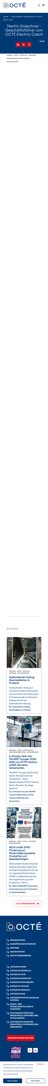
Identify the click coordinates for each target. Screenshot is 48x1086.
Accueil (5, 16)
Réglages (40, 1064)
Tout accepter (12, 1081)
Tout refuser (35, 1081)
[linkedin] (35, 1050)
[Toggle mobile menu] (43, 5)
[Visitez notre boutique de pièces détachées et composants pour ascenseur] (38, 5)
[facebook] (30, 1050)
